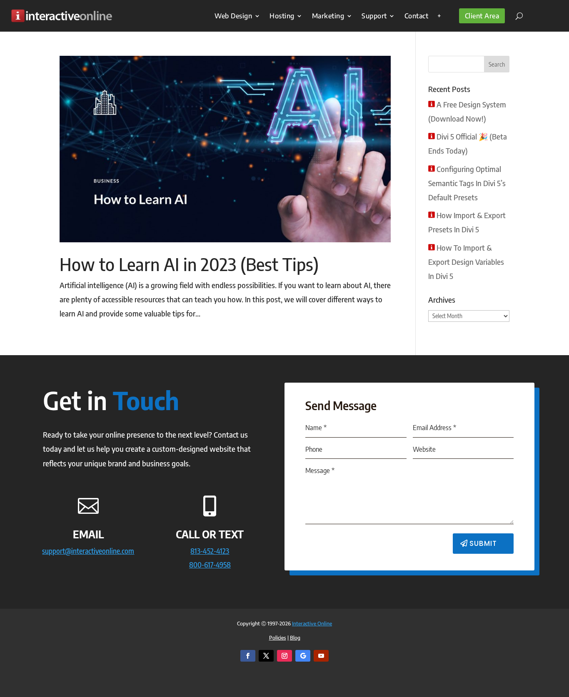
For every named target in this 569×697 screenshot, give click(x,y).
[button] (496, 64)
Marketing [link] (328, 16)
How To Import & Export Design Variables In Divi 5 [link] (466, 262)
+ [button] (439, 16)
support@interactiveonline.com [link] (88, 550)
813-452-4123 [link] (209, 550)
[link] (61, 16)
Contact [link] (416, 16)
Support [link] (374, 16)
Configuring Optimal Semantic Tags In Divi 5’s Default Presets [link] (467, 183)
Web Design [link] (233, 16)
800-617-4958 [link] (210, 564)
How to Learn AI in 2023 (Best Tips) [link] (189, 264)
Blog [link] (295, 638)
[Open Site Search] (516, 16)
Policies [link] (277, 638)
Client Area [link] (482, 16)
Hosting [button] (282, 16)
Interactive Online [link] (312, 623)
